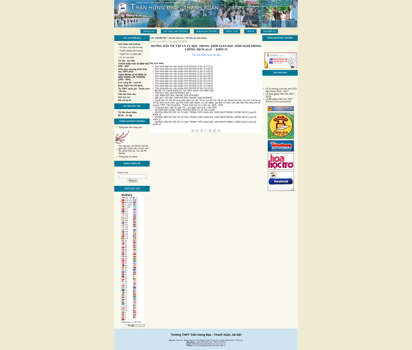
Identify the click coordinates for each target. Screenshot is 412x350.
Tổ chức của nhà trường (130, 47)
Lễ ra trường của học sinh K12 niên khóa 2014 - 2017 (281, 88)
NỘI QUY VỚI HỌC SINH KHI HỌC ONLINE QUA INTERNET (184, 98)
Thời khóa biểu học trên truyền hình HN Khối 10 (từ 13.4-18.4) (184, 83)
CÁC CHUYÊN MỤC (158, 38)
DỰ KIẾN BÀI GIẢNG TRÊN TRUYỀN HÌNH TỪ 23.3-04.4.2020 (185, 110)
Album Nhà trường (206, 31)
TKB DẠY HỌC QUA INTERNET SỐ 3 (173, 93)
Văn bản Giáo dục (176, 38)
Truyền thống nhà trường (131, 51)
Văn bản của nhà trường (196, 38)
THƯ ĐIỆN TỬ (269, 31)
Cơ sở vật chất (126, 57)
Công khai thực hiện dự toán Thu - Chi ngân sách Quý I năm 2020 (186, 107)
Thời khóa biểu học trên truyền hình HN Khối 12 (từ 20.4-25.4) (184, 81)
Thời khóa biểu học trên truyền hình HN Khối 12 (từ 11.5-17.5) (184, 66)
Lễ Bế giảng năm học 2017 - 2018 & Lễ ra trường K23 (280, 98)
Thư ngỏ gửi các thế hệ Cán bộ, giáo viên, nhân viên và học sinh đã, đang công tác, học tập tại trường (133, 149)
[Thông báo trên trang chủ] (123, 144)
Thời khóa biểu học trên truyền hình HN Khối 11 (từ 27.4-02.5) (184, 71)
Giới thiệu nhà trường (175, 31)
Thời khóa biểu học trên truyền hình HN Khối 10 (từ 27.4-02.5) (184, 69)
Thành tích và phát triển (130, 54)
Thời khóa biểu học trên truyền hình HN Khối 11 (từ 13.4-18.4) (184, 86)
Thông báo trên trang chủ (130, 127)
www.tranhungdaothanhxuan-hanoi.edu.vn (210, 345)
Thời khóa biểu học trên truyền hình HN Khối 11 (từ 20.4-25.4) (184, 78)
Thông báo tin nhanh (127, 156)
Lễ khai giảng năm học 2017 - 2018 (281, 93)
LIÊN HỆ (250, 31)
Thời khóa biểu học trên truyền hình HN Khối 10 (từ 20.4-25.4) (184, 76)
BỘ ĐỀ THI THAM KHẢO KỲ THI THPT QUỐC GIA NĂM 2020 (184, 90)
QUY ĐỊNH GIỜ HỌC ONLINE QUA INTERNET (177, 95)
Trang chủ (148, 31)
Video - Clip (232, 31)
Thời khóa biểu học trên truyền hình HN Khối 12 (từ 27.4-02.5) (184, 74)
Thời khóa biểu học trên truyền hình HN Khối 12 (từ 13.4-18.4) (184, 88)
